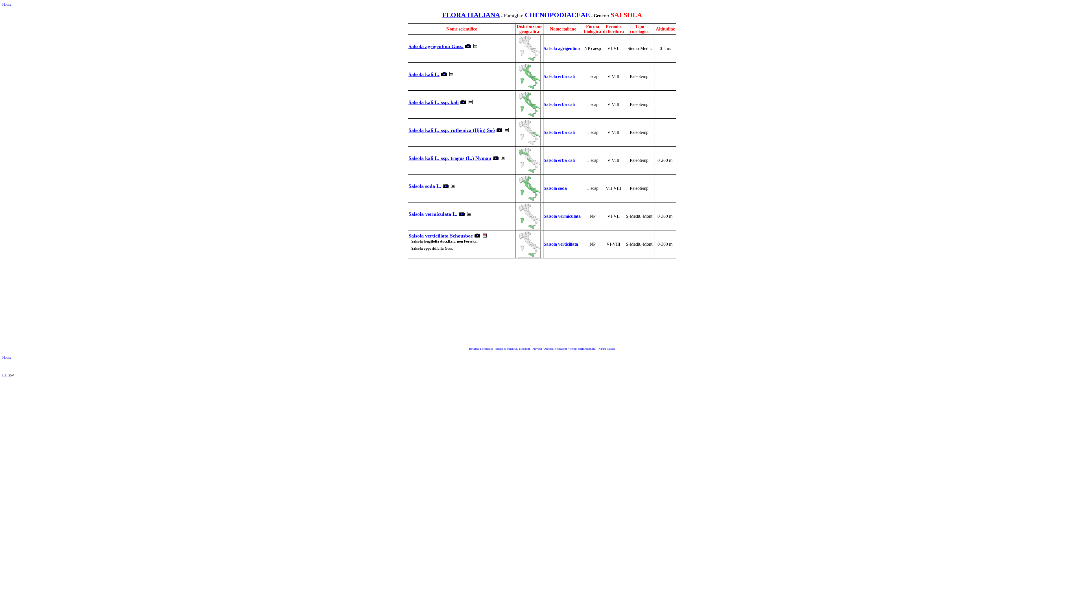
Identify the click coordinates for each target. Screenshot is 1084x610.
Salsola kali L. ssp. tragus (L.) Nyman (449, 158)
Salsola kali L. (424, 74)
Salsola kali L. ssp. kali (433, 102)
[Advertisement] (542, 301)
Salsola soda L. (424, 186)
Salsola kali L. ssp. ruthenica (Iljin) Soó (451, 130)
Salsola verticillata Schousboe (440, 236)
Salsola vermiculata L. (432, 214)
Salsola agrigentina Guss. (436, 46)
